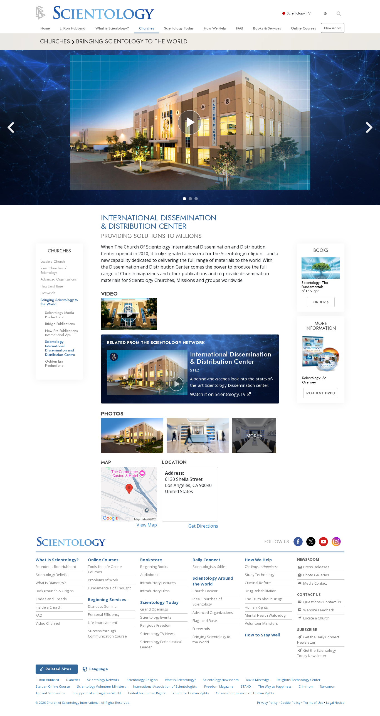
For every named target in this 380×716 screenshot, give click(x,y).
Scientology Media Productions (59, 314)
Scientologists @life (209, 566)
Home (45, 28)
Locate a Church (53, 261)
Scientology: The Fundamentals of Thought (315, 287)
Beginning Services (107, 599)
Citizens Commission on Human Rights (245, 693)
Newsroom (332, 28)
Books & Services (267, 28)
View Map (147, 525)
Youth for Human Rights (190, 693)
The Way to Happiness (274, 686)
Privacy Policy (267, 702)
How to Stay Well (262, 635)
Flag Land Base (52, 286)
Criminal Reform (258, 582)
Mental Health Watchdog (265, 615)
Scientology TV (299, 13)
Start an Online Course (53, 686)
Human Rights (256, 607)
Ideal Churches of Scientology (54, 270)
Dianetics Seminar (103, 606)
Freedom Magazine (218, 686)
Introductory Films (155, 590)
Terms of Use (313, 702)
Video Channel (48, 623)
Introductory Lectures (158, 582)
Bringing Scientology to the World (59, 302)
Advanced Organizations (59, 279)
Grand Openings (154, 609)
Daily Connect (206, 559)
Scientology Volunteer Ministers (101, 686)
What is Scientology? (112, 28)
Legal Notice (335, 702)
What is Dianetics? (51, 582)
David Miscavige (258, 680)
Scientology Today (179, 28)
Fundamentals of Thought (109, 587)
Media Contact (314, 583)
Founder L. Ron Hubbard (56, 566)
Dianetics (73, 680)
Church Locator (205, 590)
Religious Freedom (155, 625)
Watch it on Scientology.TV (218, 394)
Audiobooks (150, 574)
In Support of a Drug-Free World (96, 693)
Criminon (305, 686)
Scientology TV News (157, 633)
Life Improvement (102, 622)
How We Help (215, 28)
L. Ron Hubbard (72, 28)
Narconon (327, 686)
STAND (246, 686)
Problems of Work (103, 579)
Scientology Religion (142, 680)
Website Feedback (318, 609)
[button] (184, 198)
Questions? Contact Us (321, 601)
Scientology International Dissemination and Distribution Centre (60, 348)
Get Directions (203, 526)
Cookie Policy (290, 702)
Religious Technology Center (298, 680)
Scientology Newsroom (221, 680)
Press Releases (315, 566)
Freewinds (48, 293)
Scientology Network (103, 680)
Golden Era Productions (54, 363)
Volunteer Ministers (261, 623)
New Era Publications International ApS (61, 333)
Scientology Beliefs (51, 574)
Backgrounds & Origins (55, 590)
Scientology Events (155, 617)
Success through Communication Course (107, 633)
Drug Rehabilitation (261, 590)
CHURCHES (59, 251)
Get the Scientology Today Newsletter (316, 653)
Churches (146, 28)
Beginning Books (154, 566)
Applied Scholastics (50, 693)
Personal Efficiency (103, 614)
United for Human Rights (146, 693)
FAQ (239, 28)
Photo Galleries (315, 574)
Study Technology (259, 574)
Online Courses (303, 28)
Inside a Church (48, 607)
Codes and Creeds (51, 598)
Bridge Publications (60, 323)
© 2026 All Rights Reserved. (83, 702)
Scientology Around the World (213, 581)
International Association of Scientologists (165, 686)
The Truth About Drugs (264, 598)
